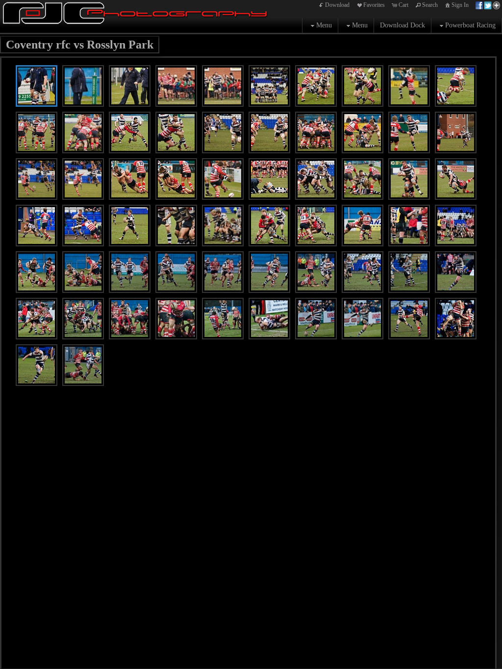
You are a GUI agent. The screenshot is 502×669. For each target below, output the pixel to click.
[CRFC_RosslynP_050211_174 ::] (269, 86)
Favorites (374, 4)
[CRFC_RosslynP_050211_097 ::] (83, 365)
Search (430, 4)
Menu (324, 25)
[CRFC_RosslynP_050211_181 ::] (455, 86)
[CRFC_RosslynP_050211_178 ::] (362, 86)
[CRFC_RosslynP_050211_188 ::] (129, 132)
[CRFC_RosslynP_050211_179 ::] (409, 86)
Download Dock (402, 25)
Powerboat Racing (470, 25)
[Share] (488, 4)
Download (337, 4)
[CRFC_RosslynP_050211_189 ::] (176, 132)
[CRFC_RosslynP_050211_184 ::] (36, 132)
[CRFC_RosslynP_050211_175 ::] (316, 86)
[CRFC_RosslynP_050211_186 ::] (83, 132)
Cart (403, 4)
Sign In (460, 4)
